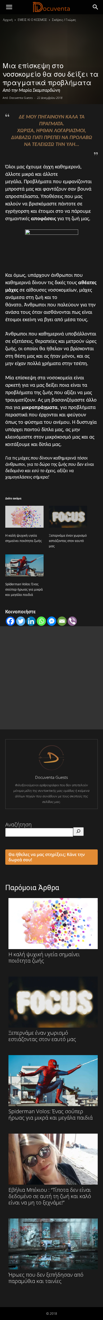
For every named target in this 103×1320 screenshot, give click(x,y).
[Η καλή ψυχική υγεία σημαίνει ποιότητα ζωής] (24, 517)
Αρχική (8, 19)
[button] (95, 7)
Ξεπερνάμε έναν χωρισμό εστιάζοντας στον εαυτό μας (68, 541)
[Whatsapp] (41, 621)
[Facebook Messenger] (51, 621)
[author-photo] (51, 770)
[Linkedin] (31, 621)
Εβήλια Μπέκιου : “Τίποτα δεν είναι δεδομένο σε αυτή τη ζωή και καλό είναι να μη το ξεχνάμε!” (49, 1196)
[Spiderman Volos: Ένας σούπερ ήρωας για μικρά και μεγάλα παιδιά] (24, 565)
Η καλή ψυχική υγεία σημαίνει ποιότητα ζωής (44, 957)
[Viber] (72, 621)
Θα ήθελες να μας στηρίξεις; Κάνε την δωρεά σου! (46, 857)
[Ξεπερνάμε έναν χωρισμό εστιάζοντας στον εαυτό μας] (68, 517)
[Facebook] (10, 621)
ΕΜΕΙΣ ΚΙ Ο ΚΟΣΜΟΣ (32, 19)
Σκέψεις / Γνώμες (64, 19)
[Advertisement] (51, 677)
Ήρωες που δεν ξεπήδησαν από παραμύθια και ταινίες (45, 1277)
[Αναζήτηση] (78, 831)
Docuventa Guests (21, 98)
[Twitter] (20, 621)
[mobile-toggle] (9, 7)
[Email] (62, 621)
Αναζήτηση (18, 824)
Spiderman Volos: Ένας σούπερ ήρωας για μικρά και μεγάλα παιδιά (24, 589)
